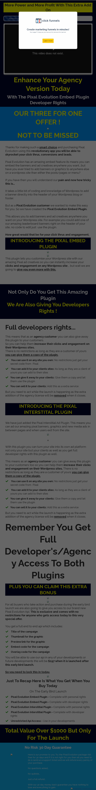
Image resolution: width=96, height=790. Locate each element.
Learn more (48, 41)
